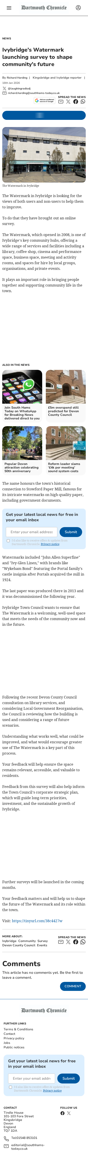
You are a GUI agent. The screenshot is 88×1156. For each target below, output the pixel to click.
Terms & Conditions (18, 1029)
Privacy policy (14, 1038)
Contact (9, 1034)
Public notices (14, 1047)
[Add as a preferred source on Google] (44, 100)
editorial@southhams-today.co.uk (28, 1147)
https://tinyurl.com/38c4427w (37, 921)
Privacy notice (50, 544)
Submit (71, 532)
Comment (73, 986)
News (6, 38)
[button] (9, 7)
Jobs (7, 1043)
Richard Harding (17, 78)
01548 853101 (26, 1138)
